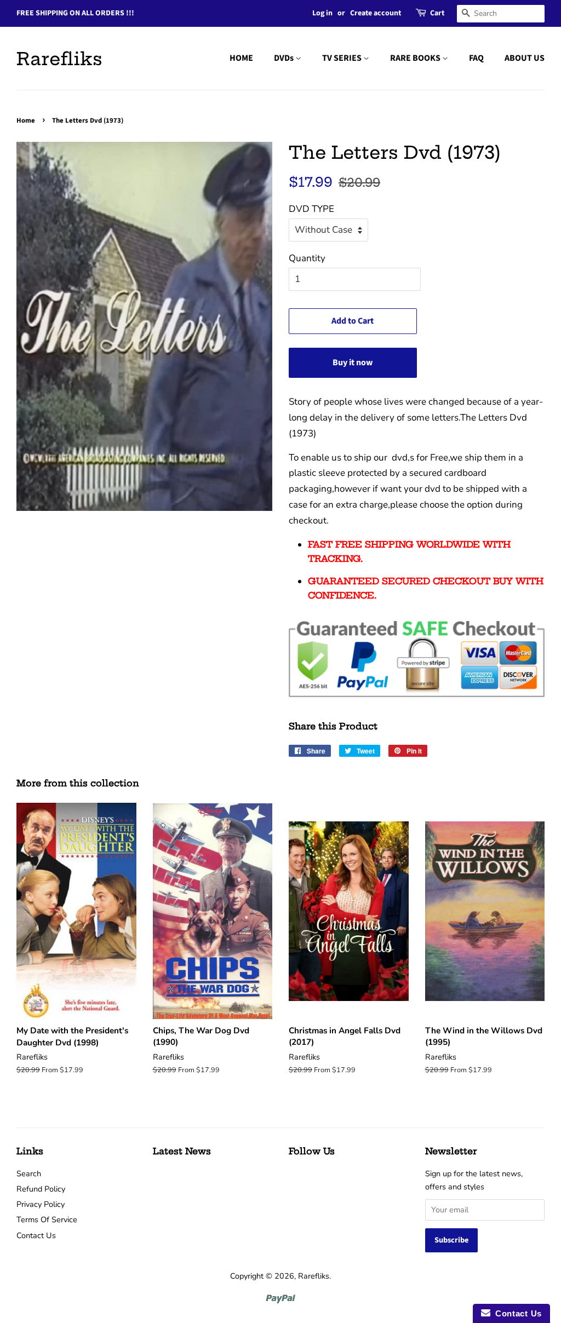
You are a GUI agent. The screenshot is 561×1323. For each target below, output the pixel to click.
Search (28, 1173)
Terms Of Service (46, 1219)
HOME (241, 58)
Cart (437, 13)
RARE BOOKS (416, 58)
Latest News (182, 1151)
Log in (322, 13)
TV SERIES (342, 58)
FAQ (476, 58)
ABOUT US (525, 58)
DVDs (284, 58)
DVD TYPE (311, 209)
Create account (375, 13)
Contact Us (36, 1235)
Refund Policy (40, 1188)
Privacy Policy (40, 1204)
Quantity (307, 258)
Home (25, 120)
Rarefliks (59, 58)
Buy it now (353, 362)
